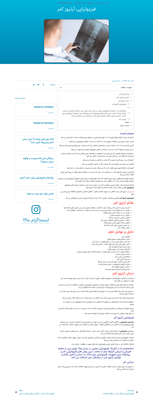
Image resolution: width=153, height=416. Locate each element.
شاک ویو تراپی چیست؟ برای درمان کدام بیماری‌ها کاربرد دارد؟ (38, 140)
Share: (127, 122)
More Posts (124, 126)
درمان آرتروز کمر (124, 101)
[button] (60, 87)
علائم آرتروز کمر (124, 94)
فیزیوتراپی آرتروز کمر (119, 104)
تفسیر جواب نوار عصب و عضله (40, 193)
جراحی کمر (122, 119)
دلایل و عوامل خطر (122, 97)
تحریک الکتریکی (85, 331)
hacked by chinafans (44, 107)
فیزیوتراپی (130, 191)
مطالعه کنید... (50, 113)
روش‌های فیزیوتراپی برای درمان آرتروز (37, 177)
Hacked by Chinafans (43, 123)
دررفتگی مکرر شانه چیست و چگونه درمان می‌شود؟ (38, 160)
